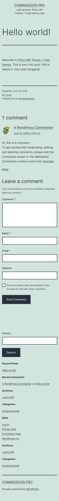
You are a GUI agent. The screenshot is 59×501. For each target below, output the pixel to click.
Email (6, 250)
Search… (7, 333)
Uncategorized (26, 98)
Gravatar (48, 161)
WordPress (32, 489)
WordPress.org (10, 438)
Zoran (8, 94)
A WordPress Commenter (33, 128)
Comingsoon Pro (29, 5)
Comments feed (11, 433)
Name (6, 233)
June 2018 (8, 397)
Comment (9, 199)
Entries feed (9, 429)
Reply (5, 169)
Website (7, 268)
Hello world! (9, 370)
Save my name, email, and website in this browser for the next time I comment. (28, 287)
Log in (5, 424)
